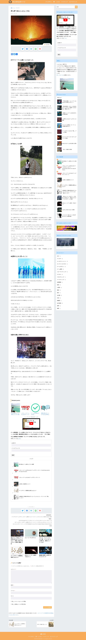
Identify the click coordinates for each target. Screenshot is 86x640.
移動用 (59, 300)
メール (13, 590)
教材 (59, 290)
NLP (58, 256)
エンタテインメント (62, 261)
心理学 (59, 287)
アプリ (27, 520)
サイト (12, 596)
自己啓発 (60, 303)
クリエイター (44, 520)
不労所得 (29, 524)
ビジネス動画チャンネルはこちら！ (65, 246)
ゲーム (49, 520)
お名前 (14, 443)
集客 (58, 308)
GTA (20, 520)
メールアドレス (16, 448)
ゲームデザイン (49, 1)
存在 (43, 524)
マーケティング (64, 1)
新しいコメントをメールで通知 (19, 601)
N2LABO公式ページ (18, 2)
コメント (13, 569)
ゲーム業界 (26, 516)
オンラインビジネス (35, 520)
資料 (51, 516)
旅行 (58, 292)
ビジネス (58, 1)
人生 (33, 524)
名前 (12, 585)
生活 (48, 516)
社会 (50, 524)
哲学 (54, 1)
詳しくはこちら (60, 75)
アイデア (13, 516)
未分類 (59, 295)
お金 (24, 520)
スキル (41, 522)
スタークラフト (47, 522)
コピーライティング (73, 1)
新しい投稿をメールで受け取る (19, 604)
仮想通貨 (59, 282)
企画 (39, 524)
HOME (44, 634)
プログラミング (61, 277)
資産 (51, 525)
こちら (19, 438)
